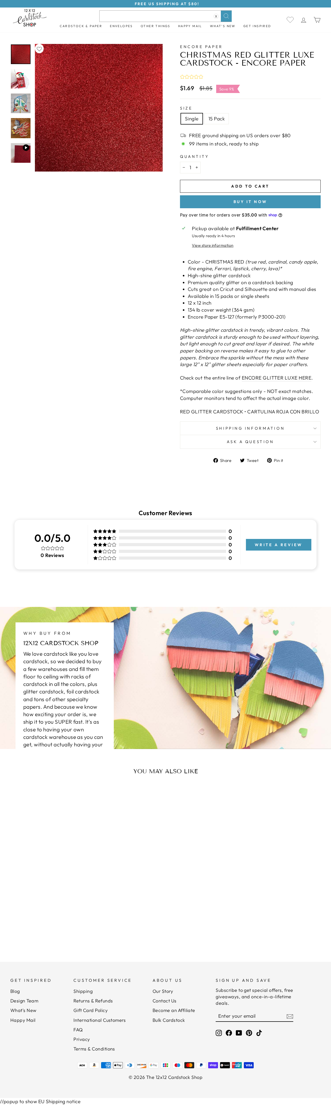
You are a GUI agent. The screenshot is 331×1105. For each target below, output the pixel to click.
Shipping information (250, 428)
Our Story (163, 991)
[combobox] (165, 16)
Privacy (81, 1039)
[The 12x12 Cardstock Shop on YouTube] (239, 1033)
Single (192, 118)
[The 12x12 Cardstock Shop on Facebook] (229, 1033)
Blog (15, 991)
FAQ (78, 1030)
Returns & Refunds (93, 1001)
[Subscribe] (290, 1016)
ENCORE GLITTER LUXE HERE (276, 378)
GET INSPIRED (257, 26)
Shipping (83, 991)
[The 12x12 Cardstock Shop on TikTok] (259, 1033)
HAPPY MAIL (190, 26)
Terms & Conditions (94, 1049)
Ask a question (250, 441)
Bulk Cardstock (169, 1020)
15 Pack (216, 118)
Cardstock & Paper (81, 26)
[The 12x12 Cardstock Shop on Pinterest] (249, 1033)
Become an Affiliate (174, 1010)
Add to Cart (53, 923)
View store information (212, 245)
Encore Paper (201, 46)
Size (186, 108)
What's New (223, 26)
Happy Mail (23, 1020)
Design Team (24, 1001)
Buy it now (250, 201)
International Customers (99, 1020)
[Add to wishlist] (39, 48)
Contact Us (165, 1001)
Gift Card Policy (90, 1010)
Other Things (155, 26)
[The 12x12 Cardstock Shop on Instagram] (219, 1033)
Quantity (194, 156)
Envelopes (121, 26)
